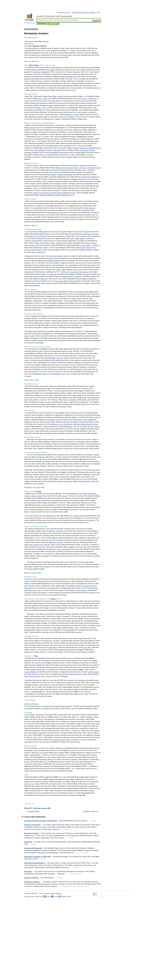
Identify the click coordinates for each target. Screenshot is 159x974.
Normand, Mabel (33, 811)
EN (98, 12)
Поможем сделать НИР (42, 808)
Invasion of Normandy (32, 825)
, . (41, 98)
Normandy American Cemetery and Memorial (40, 821)
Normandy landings (31, 833)
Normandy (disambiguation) (34, 863)
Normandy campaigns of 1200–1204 (37, 856)
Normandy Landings (31, 882)
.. (77, 272)
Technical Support (50, 893)
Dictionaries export (29, 896)
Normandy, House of (90, 811)
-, (89, 245)
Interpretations (53, 23)
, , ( (58, 549)
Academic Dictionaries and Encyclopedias (54, 16)
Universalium (42, 23)
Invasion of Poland (31, 878)
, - (88, 247)
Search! (96, 20)
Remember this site (64, 12)
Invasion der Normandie (33, 848)
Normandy (28, 842)
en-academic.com (29, 23)
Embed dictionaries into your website (83, 12)
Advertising (58, 893)
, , (48, 243)
